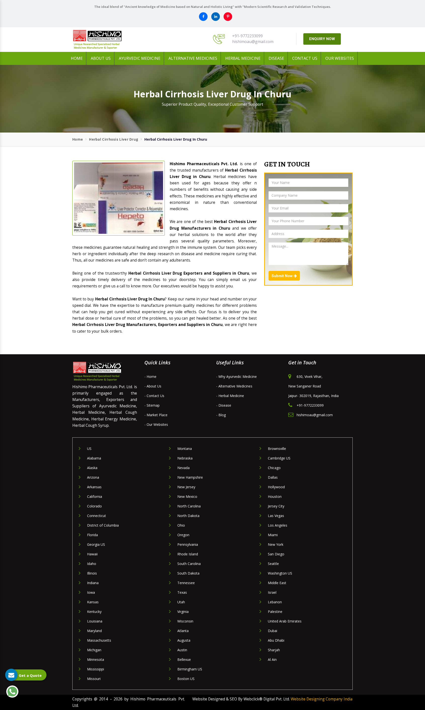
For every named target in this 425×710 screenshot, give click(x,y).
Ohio (181, 525)
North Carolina (189, 506)
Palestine (275, 611)
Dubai (272, 630)
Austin (182, 650)
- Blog (221, 415)
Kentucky (94, 611)
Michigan (94, 650)
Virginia (183, 611)
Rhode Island (187, 554)
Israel (272, 592)
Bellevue (184, 659)
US (89, 448)
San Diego (276, 554)
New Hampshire (190, 477)
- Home (150, 376)
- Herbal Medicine (230, 395)
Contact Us (304, 58)
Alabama (94, 458)
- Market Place (155, 415)
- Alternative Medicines (234, 386)
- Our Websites (156, 424)
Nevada (183, 467)
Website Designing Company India (321, 699)
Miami (273, 534)
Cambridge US (279, 458)
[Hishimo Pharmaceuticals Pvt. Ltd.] (116, 39)
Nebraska (185, 458)
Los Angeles (277, 525)
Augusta (183, 640)
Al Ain (272, 659)
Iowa (91, 592)
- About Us (152, 386)
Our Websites (339, 58)
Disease (276, 58)
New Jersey (186, 487)
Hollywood (276, 487)
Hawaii (92, 554)
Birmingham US (189, 669)
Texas (182, 592)
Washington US (280, 573)
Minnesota (95, 659)
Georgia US (96, 544)
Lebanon (275, 602)
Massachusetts (99, 640)
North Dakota (188, 515)
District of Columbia (103, 525)
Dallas (273, 477)
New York (275, 544)
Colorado (94, 506)
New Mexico (187, 496)
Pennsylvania (187, 544)
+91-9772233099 (247, 36)
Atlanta (183, 630)
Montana (184, 448)
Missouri (94, 678)
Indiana (93, 582)
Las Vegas (276, 515)
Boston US (186, 678)
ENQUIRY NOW (322, 39)
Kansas (93, 602)
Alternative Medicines (192, 58)
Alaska (92, 467)
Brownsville (277, 448)
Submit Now (283, 276)
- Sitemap (152, 405)
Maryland (94, 630)
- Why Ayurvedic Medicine (236, 376)
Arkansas (94, 487)
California (94, 496)
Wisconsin (185, 621)
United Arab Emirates (285, 621)
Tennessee (186, 582)
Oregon (183, 534)
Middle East (277, 582)
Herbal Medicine (242, 58)
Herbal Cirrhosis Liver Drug (113, 139)
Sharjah (274, 650)
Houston (275, 496)
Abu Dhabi (276, 640)
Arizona (93, 477)
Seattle (273, 563)
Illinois (92, 573)
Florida (92, 534)
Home (77, 58)
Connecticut (96, 515)
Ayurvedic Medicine (139, 58)
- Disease (223, 405)
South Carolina (189, 563)
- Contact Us (154, 395)
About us (101, 58)
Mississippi (95, 669)
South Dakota (188, 573)
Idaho (91, 563)
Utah (181, 602)
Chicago (274, 467)
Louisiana (94, 621)
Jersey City (276, 506)
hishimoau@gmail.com (252, 41)
